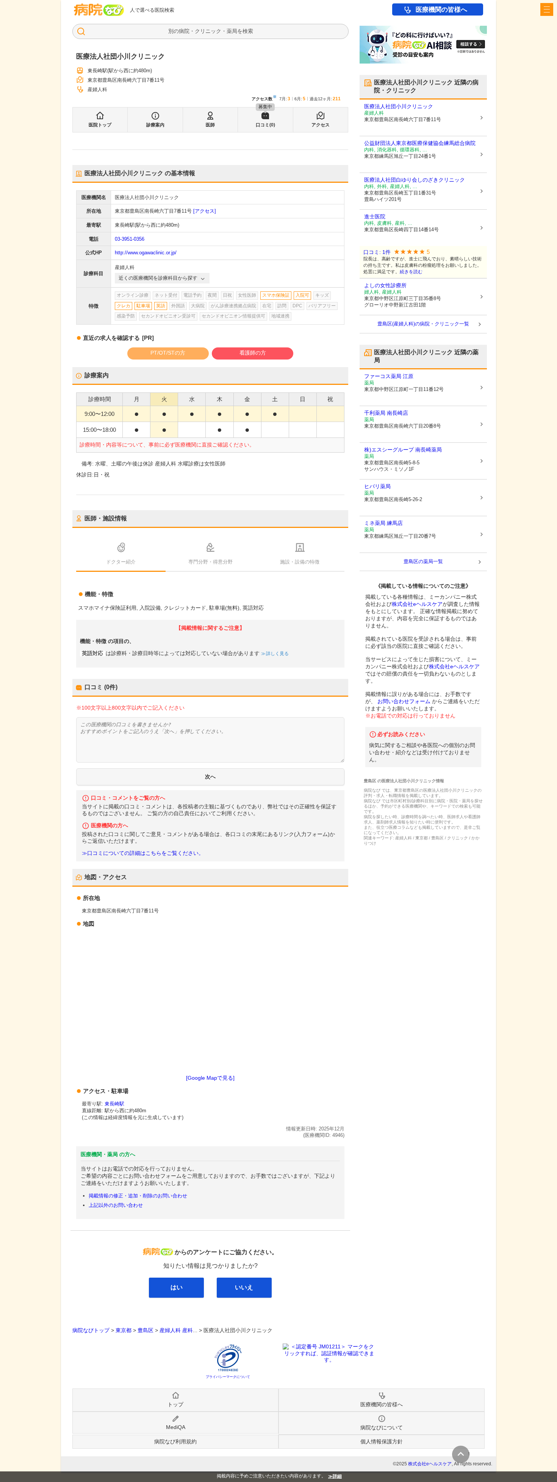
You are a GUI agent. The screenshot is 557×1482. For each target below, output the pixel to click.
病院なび (99, 9)
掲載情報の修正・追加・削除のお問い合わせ (138, 1196)
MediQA (175, 1427)
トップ (175, 1404)
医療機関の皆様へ (441, 9)
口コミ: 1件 (377, 252)
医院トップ (100, 125)
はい (177, 1287)
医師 (210, 125)
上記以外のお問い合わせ (116, 1205)
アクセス (320, 125)
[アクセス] (204, 211)
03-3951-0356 (129, 239)
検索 (248, 31)
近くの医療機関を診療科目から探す (158, 278)
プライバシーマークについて (228, 1377)
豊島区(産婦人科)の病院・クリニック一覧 (423, 324)
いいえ (244, 1287)
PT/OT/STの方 (167, 353)
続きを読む (411, 271)
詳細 (337, 1476)
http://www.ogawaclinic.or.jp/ (146, 252)
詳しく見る (277, 653)
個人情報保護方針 (381, 1441)
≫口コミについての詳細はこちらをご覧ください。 (143, 853)
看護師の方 (252, 353)
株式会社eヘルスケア (417, 604)
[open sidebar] (546, 9)
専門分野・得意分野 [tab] (210, 562)
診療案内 (155, 125)
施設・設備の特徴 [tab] (299, 562)
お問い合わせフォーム (403, 701)
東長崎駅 (114, 1104)
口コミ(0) (265, 125)
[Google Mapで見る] (210, 1078)
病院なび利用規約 (175, 1441)
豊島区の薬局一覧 (423, 561)
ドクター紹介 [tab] (121, 562)
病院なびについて (381, 1427)
